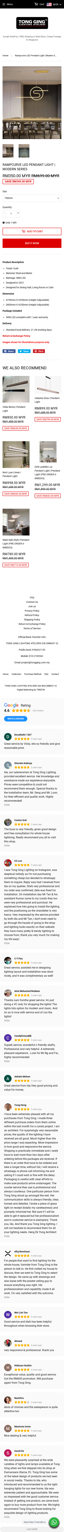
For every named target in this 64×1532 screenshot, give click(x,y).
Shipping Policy (32, 619)
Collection (16, 674)
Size (5, 191)
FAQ (32, 597)
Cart (41, 4)
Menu (10, 4)
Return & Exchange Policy (32, 624)
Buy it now (32, 243)
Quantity (7, 207)
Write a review (16, 719)
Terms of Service (32, 628)
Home (5, 55)
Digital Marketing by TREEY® (31, 689)
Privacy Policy (32, 610)
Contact (55, 674)
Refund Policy (32, 615)
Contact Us (32, 602)
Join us (32, 606)
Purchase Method (32, 674)
